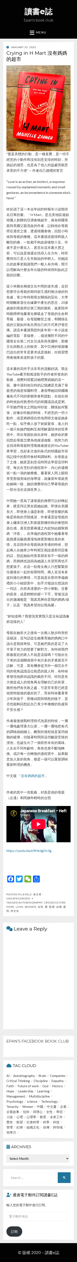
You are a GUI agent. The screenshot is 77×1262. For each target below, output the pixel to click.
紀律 (19, 1127)
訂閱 (14, 1231)
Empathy (57, 1081)
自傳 (59, 906)
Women (30, 906)
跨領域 (58, 1127)
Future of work (28, 1086)
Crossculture (55, 902)
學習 (59, 1112)
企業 (63, 1106)
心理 (19, 1117)
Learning (43, 1091)
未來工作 (56, 1117)
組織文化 (33, 1127)
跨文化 (15, 910)
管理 (9, 1127)
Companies (57, 1076)
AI (8, 1076)
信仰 (26, 1112)
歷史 (9, 1122)
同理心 (38, 1112)
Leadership (25, 1091)
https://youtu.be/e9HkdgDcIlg (29, 850)
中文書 (51, 1106)
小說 (9, 1117)
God (45, 1086)
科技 (56, 1122)
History (57, 1086)
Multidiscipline (39, 1096)
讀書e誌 (39, 11)
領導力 (11, 1132)
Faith (10, 1086)
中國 (40, 1106)
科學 (46, 1122)
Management (15, 1096)
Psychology (14, 1101)
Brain (42, 1076)
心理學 (31, 1117)
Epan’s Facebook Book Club (37, 1041)
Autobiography (30, 902)
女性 (40, 906)
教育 (43, 1117)
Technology (49, 1101)
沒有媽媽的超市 (33, 776)
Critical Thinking (18, 1081)
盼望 (52, 906)
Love (19, 906)
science (32, 1101)
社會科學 (33, 1122)
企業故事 (12, 1112)
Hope (10, 906)
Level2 (27, 894)
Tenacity (12, 1106)
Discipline (41, 1081)
